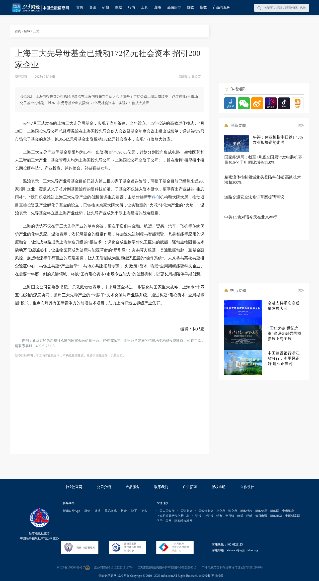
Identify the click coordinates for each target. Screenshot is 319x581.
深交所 (232, 511)
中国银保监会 (204, 511)
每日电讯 (261, 516)
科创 (156, 197)
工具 (144, 7)
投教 (190, 7)
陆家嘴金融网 (183, 521)
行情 (131, 7)
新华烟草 (276, 516)
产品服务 (133, 487)
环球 (249, 516)
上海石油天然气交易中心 (173, 516)
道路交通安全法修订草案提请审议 (254, 197)
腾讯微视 (111, 511)
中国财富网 (292, 516)
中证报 (196, 516)
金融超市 (174, 7)
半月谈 (229, 516)
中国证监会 (184, 511)
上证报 (208, 516)
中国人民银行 (165, 511)
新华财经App (71, 511)
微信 (87, 511)
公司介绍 (104, 487)
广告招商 (190, 487)
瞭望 (240, 516)
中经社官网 (73, 487)
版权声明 (219, 487)
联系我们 (161, 487)
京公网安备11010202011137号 (113, 567)
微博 (97, 511)
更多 (301, 125)
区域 (27, 31)
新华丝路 (246, 511)
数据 (118, 7)
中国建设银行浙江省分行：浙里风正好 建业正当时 (284, 358)
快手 (134, 511)
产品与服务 (221, 7)
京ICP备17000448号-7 (71, 567)
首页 (79, 7)
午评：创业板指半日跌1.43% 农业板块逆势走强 (278, 140)
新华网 (274, 511)
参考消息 (288, 511)
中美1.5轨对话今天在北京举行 (250, 217)
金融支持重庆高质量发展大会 (284, 306)
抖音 (124, 511)
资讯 (92, 7)
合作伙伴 (247, 487)
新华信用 (261, 511)
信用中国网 (164, 521)
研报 (105, 7)
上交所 (220, 511)
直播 (157, 7)
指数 (203, 7)
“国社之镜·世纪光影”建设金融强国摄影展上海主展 (284, 333)
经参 (219, 516)
